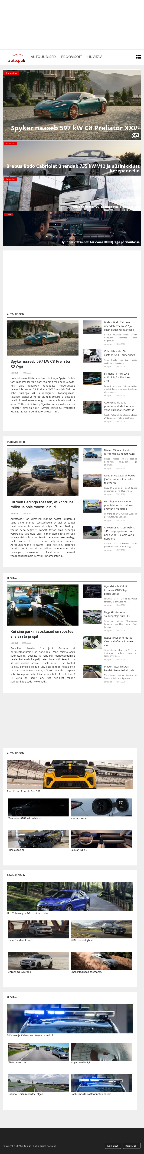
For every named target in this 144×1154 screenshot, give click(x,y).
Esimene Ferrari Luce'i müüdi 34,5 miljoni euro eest (118, 377)
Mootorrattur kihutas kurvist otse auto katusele (119, 668)
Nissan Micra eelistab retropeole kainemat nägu (119, 451)
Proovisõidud (16, 875)
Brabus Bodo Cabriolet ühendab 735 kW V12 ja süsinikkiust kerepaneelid (119, 326)
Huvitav (94, 56)
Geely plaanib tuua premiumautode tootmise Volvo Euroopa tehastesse (119, 406)
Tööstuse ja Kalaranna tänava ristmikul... (31, 1035)
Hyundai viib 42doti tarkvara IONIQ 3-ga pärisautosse (115, 590)
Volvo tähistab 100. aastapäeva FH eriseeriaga (119, 353)
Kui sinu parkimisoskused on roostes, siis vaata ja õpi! (42, 634)
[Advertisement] (72, 24)
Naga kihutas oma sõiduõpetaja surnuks (117, 614)
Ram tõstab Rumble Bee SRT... (24, 791)
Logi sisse (113, 1145)
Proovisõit (71, 56)
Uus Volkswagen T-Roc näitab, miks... (28, 913)
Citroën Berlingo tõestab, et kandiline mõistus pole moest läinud (42, 504)
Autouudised (43, 56)
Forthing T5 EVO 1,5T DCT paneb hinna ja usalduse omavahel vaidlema (119, 505)
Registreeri (131, 1145)
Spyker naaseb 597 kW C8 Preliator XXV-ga (41, 364)
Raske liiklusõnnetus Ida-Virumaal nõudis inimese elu (118, 641)
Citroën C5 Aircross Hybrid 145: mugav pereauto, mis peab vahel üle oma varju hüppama (119, 533)
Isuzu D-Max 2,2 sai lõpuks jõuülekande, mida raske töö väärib (119, 479)
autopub (14, 372)
